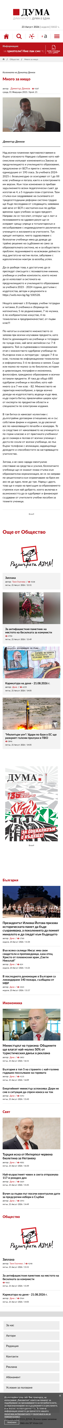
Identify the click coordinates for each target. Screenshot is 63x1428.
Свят (6, 1112)
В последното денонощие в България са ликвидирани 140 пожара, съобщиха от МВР (29, 980)
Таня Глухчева (18, 582)
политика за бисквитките (17, 1414)
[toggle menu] (56, 36)
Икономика (12, 1003)
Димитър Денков (20, 88)
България (10, 880)
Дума (14, 687)
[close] (60, 1396)
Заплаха (10, 577)
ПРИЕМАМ (11, 1422)
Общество (14, 59)
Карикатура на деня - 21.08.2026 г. (27, 683)
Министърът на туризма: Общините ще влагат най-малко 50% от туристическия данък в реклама (29, 1049)
